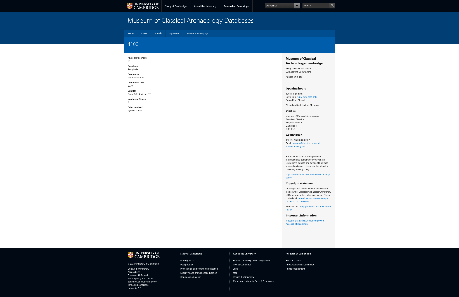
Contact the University (138, 269)
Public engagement (295, 269)
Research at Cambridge (236, 6)
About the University (205, 6)
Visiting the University (243, 277)
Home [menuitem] (131, 33)
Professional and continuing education (199, 269)
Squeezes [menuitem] (174, 33)
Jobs (235, 269)
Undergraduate (187, 260)
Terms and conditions (138, 285)
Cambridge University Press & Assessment (254, 281)
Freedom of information (139, 275)
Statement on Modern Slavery (142, 281)
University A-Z (134, 288)
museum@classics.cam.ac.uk (306, 143)
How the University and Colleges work (251, 260)
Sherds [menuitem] (158, 33)
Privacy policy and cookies (140, 278)
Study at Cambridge (176, 6)
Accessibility (134, 272)
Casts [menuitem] (144, 33)
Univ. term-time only (307, 97)
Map (235, 273)
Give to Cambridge (242, 264)
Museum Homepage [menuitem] (197, 33)
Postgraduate (186, 264)
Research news (293, 260)
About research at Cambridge (300, 264)
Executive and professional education (198, 273)
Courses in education (190, 277)
